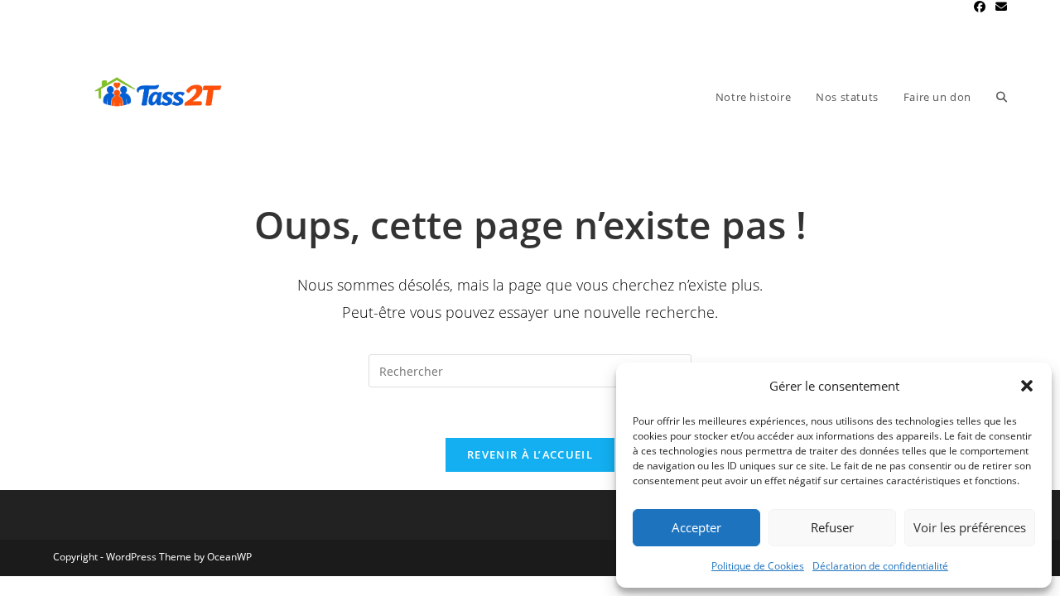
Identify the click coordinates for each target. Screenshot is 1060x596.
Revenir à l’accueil (530, 454)
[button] (1027, 385)
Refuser (832, 527)
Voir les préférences (969, 527)
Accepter (696, 527)
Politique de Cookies (757, 566)
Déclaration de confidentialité (880, 566)
